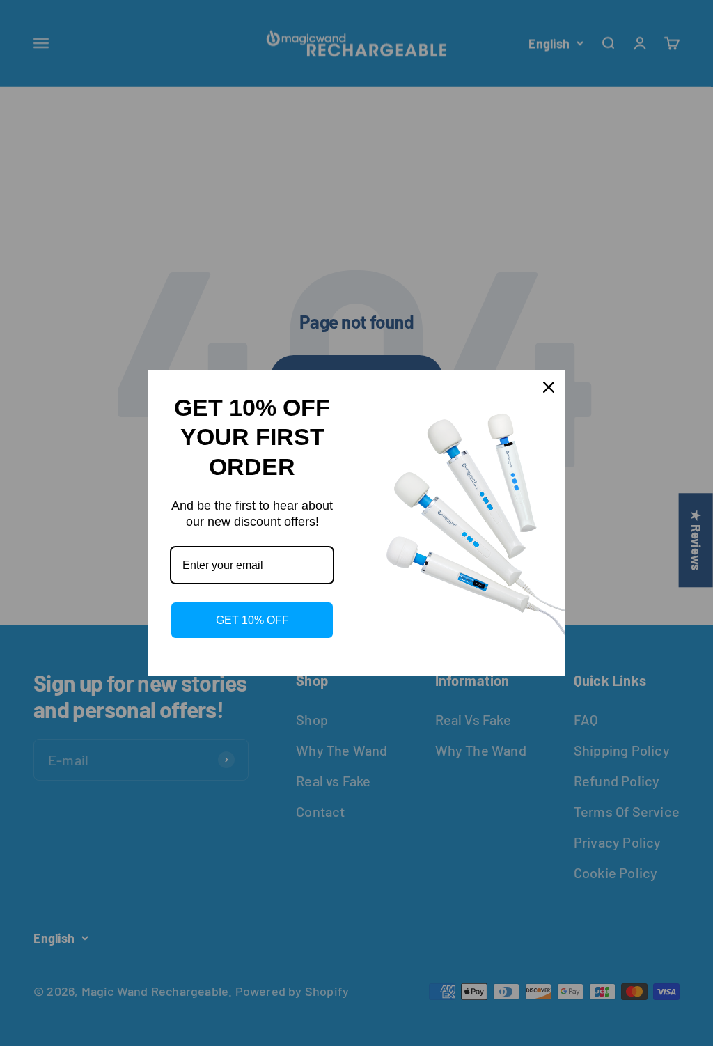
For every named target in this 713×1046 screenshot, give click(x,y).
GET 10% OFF (252, 620)
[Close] (548, 387)
